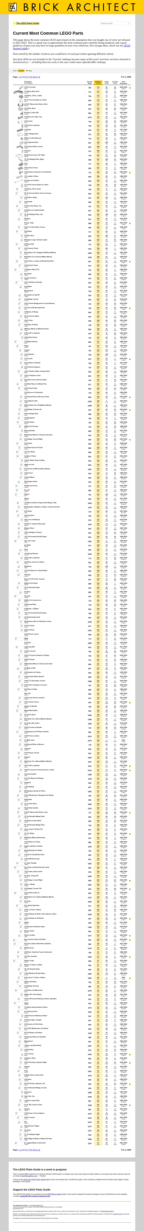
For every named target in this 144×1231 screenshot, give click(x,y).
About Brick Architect (107, 1211)
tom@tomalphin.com (29, 1176)
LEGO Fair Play (117, 1214)
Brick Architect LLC (37, 1205)
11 (36, 77)
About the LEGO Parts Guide (34, 1179)
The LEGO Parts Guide (27, 23)
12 (39, 77)
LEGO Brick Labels (54, 1194)
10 (34, 77)
